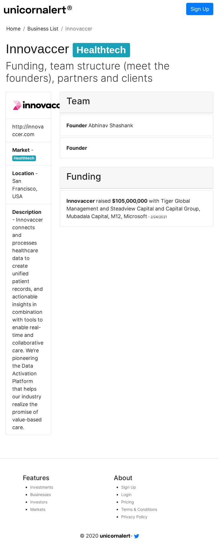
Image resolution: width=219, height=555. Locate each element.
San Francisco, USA (24, 188)
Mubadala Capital (87, 216)
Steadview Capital (132, 209)
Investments (41, 487)
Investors (38, 501)
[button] (13, 29)
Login (126, 494)
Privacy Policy (134, 516)
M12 (116, 216)
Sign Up (199, 9)
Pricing (127, 501)
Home (13, 29)
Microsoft (135, 216)
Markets (37, 509)
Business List (42, 29)
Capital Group (182, 209)
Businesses (40, 494)
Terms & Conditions (139, 509)
